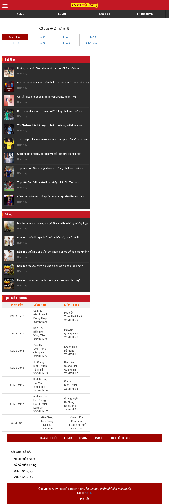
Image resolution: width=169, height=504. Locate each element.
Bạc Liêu (38, 327)
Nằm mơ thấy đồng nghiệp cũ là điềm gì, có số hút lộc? (49, 237)
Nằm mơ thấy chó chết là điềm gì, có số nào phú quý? (49, 280)
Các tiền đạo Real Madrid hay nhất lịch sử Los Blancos (49, 153)
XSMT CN (76, 428)
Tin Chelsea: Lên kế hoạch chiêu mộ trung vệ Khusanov (49, 125)
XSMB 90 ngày (23, 477)
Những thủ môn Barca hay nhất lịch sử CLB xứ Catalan (48, 68)
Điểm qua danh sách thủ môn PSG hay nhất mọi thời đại (50, 111)
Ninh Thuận (71, 384)
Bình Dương (40, 379)
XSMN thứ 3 (40, 339)
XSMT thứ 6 (71, 388)
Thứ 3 (66, 37)
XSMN (62, 13)
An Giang (38, 362)
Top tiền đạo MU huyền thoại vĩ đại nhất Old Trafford (48, 182)
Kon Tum (76, 421)
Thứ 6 (41, 43)
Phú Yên (68, 312)
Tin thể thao (119, 438)
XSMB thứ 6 (17, 384)
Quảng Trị (70, 369)
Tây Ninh (38, 369)
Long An (38, 407)
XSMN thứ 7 (40, 411)
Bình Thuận (40, 365)
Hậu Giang (39, 400)
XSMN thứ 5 (40, 373)
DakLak (68, 329)
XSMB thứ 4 (17, 350)
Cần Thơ (38, 345)
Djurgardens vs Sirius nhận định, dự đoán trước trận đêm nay (53, 82)
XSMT (98, 438)
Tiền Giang (47, 421)
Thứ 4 (92, 37)
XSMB (20, 13)
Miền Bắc (15, 37)
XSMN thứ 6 (40, 390)
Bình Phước (40, 396)
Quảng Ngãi (71, 398)
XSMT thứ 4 (71, 354)
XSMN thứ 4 (40, 356)
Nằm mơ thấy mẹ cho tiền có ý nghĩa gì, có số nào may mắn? (53, 251)
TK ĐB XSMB (145, 13)
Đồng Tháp (40, 318)
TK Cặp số (103, 13)
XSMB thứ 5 (17, 367)
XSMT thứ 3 (71, 337)
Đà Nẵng (69, 350)
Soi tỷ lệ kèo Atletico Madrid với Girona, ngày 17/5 (46, 96)
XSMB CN (17, 422)
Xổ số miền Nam (24, 458)
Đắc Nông (70, 405)
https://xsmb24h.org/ (72, 488)
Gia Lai (68, 381)
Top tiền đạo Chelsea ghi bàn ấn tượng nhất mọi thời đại (50, 168)
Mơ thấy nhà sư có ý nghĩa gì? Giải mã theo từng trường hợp (52, 223)
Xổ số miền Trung (24, 465)
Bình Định (69, 362)
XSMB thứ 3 (17, 333)
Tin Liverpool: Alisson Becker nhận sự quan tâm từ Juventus (52, 139)
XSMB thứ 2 (17, 316)
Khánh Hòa (70, 346)
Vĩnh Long (39, 386)
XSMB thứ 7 (17, 403)
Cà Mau (37, 310)
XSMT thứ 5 (71, 373)
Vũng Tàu (39, 335)
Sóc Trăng (39, 348)
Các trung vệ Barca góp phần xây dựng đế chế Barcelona (50, 196)
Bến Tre (38, 331)
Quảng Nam (71, 333)
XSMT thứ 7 (71, 409)
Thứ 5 (15, 43)
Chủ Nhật (92, 43)
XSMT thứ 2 (71, 320)
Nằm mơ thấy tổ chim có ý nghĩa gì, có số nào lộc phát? (50, 265)
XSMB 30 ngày (23, 471)
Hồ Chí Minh (40, 314)
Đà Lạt (47, 424)
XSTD (88, 493)
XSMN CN (47, 428)
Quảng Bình (71, 365)
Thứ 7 (66, 43)
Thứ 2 (41, 37)
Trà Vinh (38, 383)
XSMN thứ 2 (40, 321)
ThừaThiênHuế (73, 316)
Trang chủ (48, 438)
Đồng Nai (39, 352)
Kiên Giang (47, 417)
